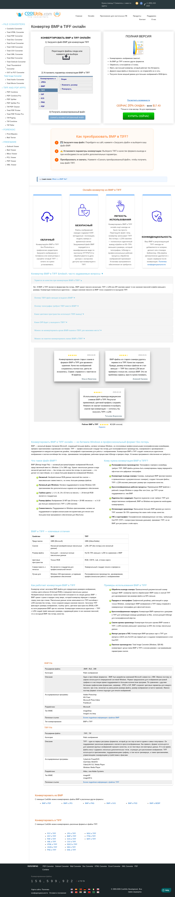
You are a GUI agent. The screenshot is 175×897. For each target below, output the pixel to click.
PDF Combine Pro (14, 96)
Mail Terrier (11, 138)
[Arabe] (94, 892)
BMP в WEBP (155, 803)
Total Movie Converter (15, 83)
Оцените (102, 427)
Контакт (142, 19)
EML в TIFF (71, 850)
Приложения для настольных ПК (113, 16)
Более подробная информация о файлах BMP (101, 718)
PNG (43, 102)
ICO (42, 98)
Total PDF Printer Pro (15, 114)
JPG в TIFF (71, 833)
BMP (43, 86)
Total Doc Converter (14, 40)
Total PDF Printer (13, 110)
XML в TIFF (51, 842)
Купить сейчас (138, 116)
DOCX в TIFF (72, 844)
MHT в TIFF (91, 839)
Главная (79, 16)
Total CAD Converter (15, 47)
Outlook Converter (62, 866)
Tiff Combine (12, 121)
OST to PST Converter (15, 72)
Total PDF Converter (15, 36)
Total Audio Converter (15, 80)
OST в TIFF (51, 836)
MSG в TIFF (91, 833)
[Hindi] (81, 892)
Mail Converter (75, 866)
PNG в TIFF (51, 850)
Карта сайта (36, 889)
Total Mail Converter (15, 58)
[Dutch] (89, 889)
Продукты (137, 16)
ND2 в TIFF (71, 847)
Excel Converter (114, 866)
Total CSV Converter (15, 51)
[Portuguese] (81, 889)
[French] (72, 892)
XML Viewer (11, 165)
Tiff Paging (11, 118)
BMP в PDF (46, 803)
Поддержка (151, 16)
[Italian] (94, 889)
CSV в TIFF (71, 842)
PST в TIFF (51, 833)
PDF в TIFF (51, 839)
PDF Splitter (11, 99)
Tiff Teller (10, 125)
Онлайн (91, 16)
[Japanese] (98, 892)
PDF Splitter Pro (13, 103)
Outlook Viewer (13, 146)
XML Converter (127, 866)
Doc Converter (88, 866)
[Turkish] (76, 892)
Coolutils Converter (14, 29)
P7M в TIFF (91, 836)
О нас (153, 19)
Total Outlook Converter (16, 62)
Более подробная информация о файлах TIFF (101, 782)
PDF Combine (12, 92)
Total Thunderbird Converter (14, 67)
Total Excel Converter (15, 43)
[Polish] (98, 889)
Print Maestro (12, 134)
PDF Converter (48, 866)
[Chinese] (89, 892)
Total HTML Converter (15, 32)
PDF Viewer (11, 161)
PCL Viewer (11, 157)
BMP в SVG (111, 803)
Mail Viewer (11, 150)
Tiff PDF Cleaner (13, 107)
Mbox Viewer (12, 154)
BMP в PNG (89, 803)
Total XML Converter (15, 54)
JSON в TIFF (52, 847)
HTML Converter (101, 866)
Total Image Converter (13, 76)
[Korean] (85, 892)
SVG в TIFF (71, 839)
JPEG (43, 82)
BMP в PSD (132, 803)
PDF (43, 106)
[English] (72, 889)
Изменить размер (70, 85)
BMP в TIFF (71, 836)
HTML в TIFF (52, 844)
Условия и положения (57, 893)
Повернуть (67, 89)
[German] (85, 889)
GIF (42, 94)
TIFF (43, 90)
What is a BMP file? (59, 179)
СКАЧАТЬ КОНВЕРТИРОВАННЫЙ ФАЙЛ (67, 117)
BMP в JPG (68, 803)
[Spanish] (76, 889)
